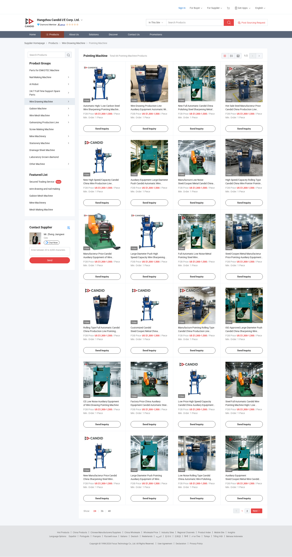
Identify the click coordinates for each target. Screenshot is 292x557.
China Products (80, 532)
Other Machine (37, 163)
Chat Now (53, 242)
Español (72, 536)
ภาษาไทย (196, 536)
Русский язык (110, 536)
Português (84, 536)
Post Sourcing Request (253, 22)
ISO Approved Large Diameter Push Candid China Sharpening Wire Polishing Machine (243, 331)
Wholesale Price (150, 532)
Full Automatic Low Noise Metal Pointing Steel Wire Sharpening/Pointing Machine (194, 257)
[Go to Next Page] (259, 55)
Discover (113, 34)
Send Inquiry (102, 128)
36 (102, 511)
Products (54, 34)
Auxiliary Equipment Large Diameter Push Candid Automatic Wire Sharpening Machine (149, 183)
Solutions (94, 34)
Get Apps (242, 7)
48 (109, 511)
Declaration (181, 543)
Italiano (123, 536)
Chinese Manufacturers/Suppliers (106, 532)
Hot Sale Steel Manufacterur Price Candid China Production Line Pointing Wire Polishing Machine (243, 109)
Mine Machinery (37, 136)
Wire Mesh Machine (39, 115)
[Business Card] (68, 227)
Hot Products (63, 532)
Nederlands (147, 536)
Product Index (204, 532)
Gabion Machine (37, 108)
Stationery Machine (39, 143)
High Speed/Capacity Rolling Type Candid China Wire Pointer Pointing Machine (243, 183)
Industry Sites (168, 532)
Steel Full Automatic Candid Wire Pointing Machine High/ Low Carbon (242, 405)
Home (32, 34)
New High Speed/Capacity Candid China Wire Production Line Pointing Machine (101, 183)
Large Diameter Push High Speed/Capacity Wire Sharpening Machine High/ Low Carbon (148, 257)
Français (97, 536)
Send (49, 260)
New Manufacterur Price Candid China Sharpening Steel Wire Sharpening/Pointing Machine (100, 479)
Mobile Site (219, 532)
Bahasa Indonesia (234, 536)
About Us (74, 34)
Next (255, 510)
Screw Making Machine (41, 129)
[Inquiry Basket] (228, 7)
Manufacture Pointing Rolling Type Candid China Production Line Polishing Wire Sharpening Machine (196, 331)
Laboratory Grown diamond (44, 157)
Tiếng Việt (218, 536)
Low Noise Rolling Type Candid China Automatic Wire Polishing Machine (194, 479)
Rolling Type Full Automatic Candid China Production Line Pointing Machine (101, 331)
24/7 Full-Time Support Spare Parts (44, 92)
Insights (231, 532)
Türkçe (207, 536)
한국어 (168, 536)
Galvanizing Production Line (44, 122)
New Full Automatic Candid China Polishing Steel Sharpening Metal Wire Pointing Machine (195, 109)
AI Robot (34, 84)
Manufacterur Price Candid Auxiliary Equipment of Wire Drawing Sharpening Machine (98, 257)
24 (94, 511)
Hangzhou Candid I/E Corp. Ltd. (58, 20)
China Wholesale (132, 532)
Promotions (156, 34)
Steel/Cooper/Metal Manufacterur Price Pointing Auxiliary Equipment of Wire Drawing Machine (243, 257)
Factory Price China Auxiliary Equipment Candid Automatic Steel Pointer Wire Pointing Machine (149, 405)
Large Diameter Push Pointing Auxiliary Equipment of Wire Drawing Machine (146, 479)
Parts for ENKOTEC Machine (44, 70)
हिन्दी (186, 536)
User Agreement (165, 543)
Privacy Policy (196, 543)
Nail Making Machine (40, 77)
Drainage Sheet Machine (42, 150)
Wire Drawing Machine (41, 101)
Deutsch (134, 536)
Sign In (182, 7)
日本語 (178, 536)
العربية (159, 536)
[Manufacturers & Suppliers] (46, 7)
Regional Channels (185, 532)
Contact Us (134, 34)
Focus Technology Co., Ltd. (124, 543)
